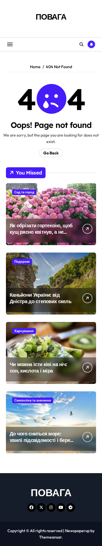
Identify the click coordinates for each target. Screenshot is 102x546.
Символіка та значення (32, 400)
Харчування (24, 331)
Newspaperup (77, 530)
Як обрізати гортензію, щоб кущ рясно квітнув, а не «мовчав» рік (41, 231)
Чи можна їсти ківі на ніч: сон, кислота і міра (38, 367)
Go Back (51, 152)
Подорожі (22, 261)
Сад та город (24, 192)
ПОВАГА (51, 17)
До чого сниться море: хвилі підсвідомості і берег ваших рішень (41, 440)
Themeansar (50, 537)
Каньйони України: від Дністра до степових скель (40, 298)
